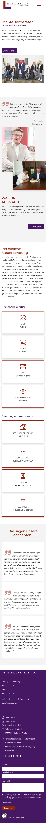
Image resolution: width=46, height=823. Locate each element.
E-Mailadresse (8, 772)
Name (5, 765)
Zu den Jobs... (36, 226)
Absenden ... (8, 808)
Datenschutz (18, 817)
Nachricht (6, 781)
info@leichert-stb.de (13, 725)
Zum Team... (9, 50)
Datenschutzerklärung (18, 794)
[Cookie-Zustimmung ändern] (4, 816)
